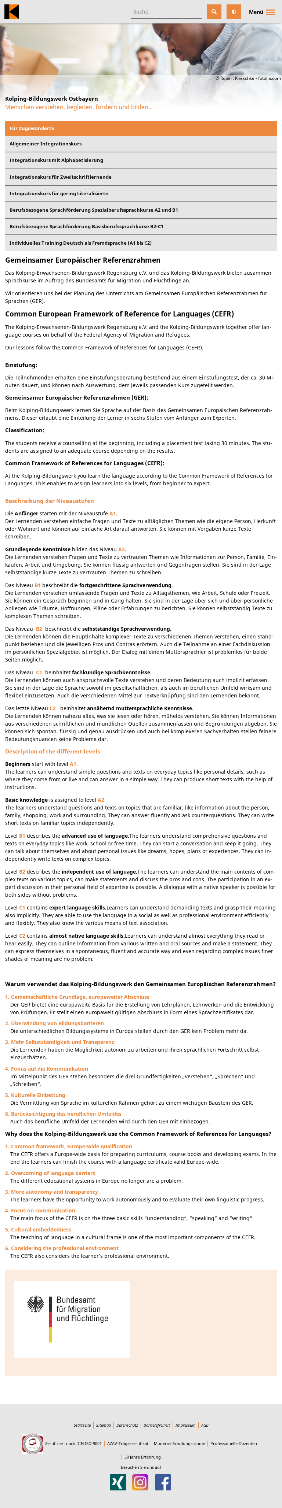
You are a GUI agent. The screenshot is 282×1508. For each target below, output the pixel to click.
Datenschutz (127, 1425)
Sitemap (103, 1425)
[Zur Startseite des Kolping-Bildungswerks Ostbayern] (11, 11)
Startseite (82, 1425)
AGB (205, 1425)
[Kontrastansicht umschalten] (234, 11)
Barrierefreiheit (157, 1425)
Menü (256, 11)
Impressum (186, 1425)
